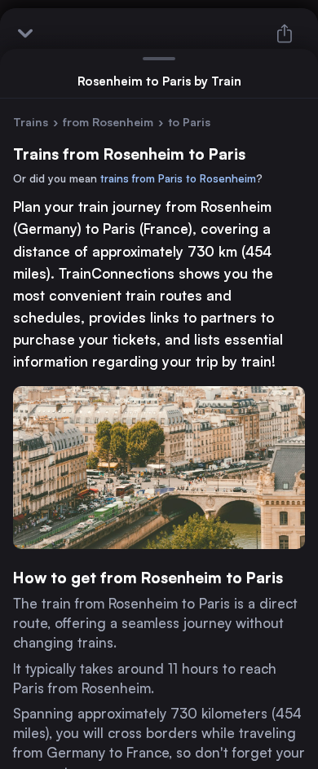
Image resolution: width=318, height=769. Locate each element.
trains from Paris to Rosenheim (178, 178)
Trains (30, 122)
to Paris (189, 122)
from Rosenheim (108, 122)
